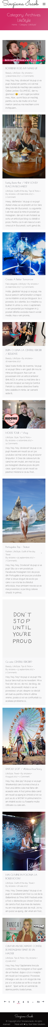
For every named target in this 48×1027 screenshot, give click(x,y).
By (27, 73)
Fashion (9, 551)
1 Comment (11, 197)
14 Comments (12, 443)
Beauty (9, 73)
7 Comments (11, 561)
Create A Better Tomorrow (19, 279)
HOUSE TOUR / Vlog (17, 432)
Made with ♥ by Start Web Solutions (30, 1024)
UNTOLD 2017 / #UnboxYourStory (24, 768)
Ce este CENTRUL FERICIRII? (19, 661)
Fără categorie (11, 284)
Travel (8, 554)
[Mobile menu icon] (44, 4)
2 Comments (28, 76)
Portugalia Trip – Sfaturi (18, 546)
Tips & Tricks (34, 191)
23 (38, 1001)
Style (16, 437)
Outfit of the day (21, 191)
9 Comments (28, 287)
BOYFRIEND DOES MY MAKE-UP (21, 68)
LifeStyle (16, 73)
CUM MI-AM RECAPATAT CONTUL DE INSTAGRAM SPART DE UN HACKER (24, 950)
